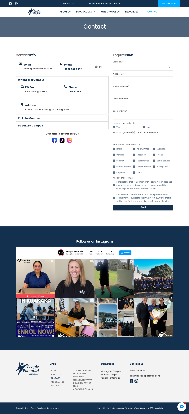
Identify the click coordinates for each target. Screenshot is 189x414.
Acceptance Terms (123, 177)
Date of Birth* (120, 110)
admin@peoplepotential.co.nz (38, 68)
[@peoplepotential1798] (61, 252)
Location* (118, 61)
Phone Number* (121, 86)
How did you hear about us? (127, 144)
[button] (62, 79)
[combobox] (143, 67)
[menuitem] (65, 11)
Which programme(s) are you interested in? (135, 132)
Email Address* (120, 98)
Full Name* (118, 74)
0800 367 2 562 (137, 370)
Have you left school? (124, 123)
